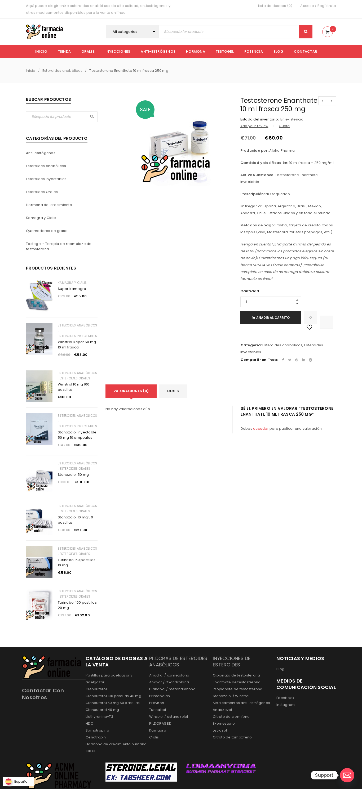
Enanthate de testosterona (237, 682)
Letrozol (220, 730)
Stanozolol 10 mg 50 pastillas (75, 520)
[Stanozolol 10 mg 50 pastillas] (39, 519)
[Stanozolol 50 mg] (39, 476)
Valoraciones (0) (131, 390)
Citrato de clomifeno (231, 716)
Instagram (285, 704)
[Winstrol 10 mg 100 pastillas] (39, 386)
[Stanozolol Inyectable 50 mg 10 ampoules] (39, 429)
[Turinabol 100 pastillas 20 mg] (39, 604)
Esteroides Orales (42, 191)
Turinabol (157, 709)
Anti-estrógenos (40, 152)
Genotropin (96, 737)
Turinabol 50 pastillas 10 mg (77, 562)
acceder (261, 428)
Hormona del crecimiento (49, 204)
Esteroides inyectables (46, 178)
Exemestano (224, 723)
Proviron (156, 702)
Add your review (254, 126)
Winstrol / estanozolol (168, 716)
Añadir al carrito (273, 317)
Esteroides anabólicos (62, 70)
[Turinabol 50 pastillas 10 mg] (39, 562)
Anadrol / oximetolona (169, 675)
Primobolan (159, 695)
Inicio (31, 70)
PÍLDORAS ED (160, 723)
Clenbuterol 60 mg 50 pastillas (113, 702)
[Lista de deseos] (310, 317)
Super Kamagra (72, 288)
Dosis (173, 390)
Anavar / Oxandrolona (169, 682)
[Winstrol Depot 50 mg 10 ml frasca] (39, 339)
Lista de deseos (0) (275, 5)
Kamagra (157, 730)
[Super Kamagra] (39, 296)
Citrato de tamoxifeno (232, 737)
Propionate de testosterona (238, 689)
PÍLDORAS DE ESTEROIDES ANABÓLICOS (178, 661)
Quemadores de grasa (47, 230)
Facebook (285, 697)
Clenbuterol (96, 689)
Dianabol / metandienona (172, 689)
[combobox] (132, 31)
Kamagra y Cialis (41, 217)
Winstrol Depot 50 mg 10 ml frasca (77, 344)
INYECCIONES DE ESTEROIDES (232, 661)
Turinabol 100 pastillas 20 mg (77, 605)
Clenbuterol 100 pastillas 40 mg (113, 695)
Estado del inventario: (259, 119)
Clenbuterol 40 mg (102, 709)
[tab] (131, 391)
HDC (89, 723)
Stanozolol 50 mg (73, 474)
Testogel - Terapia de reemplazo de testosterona (59, 246)
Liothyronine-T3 (99, 716)
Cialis (154, 737)
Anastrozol (222, 709)
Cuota (284, 126)
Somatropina (97, 730)
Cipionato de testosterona (236, 675)
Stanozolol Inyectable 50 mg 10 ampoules (77, 435)
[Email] (347, 775)
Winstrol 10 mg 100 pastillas (74, 387)
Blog (280, 668)
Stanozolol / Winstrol (231, 695)
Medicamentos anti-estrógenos (241, 702)
